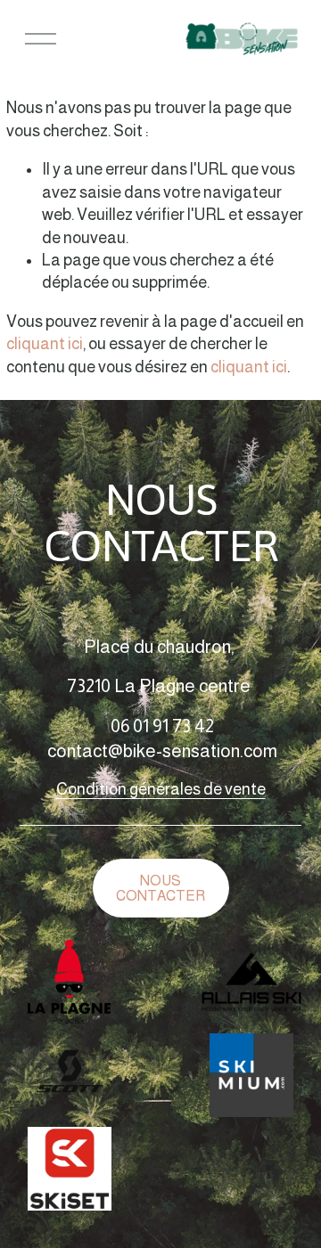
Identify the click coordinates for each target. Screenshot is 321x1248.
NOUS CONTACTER (160, 888)
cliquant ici (44, 344)
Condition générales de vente (161, 789)
